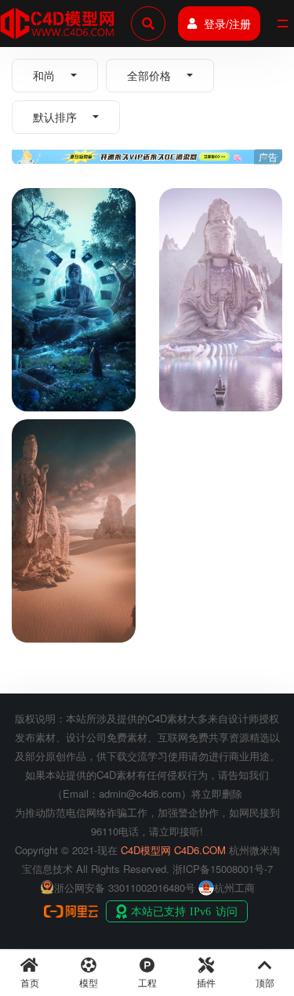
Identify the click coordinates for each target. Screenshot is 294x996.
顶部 (265, 982)
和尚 (44, 75)
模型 (88, 982)
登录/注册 (227, 23)
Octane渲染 (98, 346)
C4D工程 (42, 346)
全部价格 (149, 75)
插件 (206, 982)
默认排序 (55, 117)
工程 (147, 982)
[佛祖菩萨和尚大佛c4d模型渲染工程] (74, 248)
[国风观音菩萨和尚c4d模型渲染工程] (221, 248)
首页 (29, 982)
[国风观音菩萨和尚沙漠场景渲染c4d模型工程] (74, 479)
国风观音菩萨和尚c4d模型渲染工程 (212, 378)
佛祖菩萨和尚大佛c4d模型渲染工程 (65, 378)
